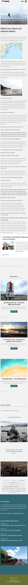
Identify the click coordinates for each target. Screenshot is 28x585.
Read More (14, 311)
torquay (23, 487)
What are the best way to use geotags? (10, 530)
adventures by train (7, 480)
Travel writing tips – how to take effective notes (13, 525)
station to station (21, 484)
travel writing (5, 491)
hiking (12, 483)
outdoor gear (18, 483)
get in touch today (8, 232)
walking (12, 491)
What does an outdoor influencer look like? (11, 535)
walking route (21, 491)
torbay (20, 487)
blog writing (14, 480)
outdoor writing (13, 484)
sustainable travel (10, 486)
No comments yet (13, 266)
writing (18, 492)
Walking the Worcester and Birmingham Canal (12, 127)
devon (22, 480)
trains (18, 489)
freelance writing (5, 483)
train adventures (9, 489)
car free (18, 480)
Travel (23, 489)
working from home (12, 492)
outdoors (23, 483)
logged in (8, 410)
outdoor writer (5, 484)
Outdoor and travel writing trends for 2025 (11, 540)
